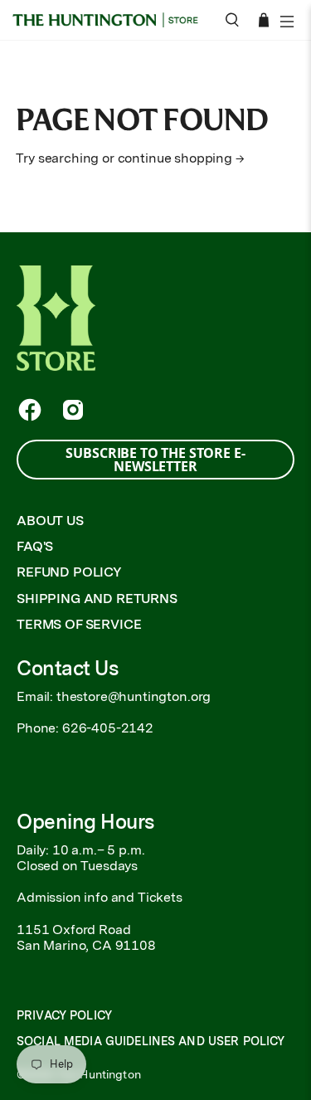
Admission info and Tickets (99, 897)
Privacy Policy (64, 1015)
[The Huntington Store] (110, 19)
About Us (50, 520)
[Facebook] (30, 410)
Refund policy (69, 572)
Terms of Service (79, 624)
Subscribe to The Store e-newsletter (155, 459)
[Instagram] (73, 410)
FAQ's (35, 546)
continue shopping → (181, 158)
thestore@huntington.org (133, 696)
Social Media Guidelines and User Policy (150, 1041)
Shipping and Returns (97, 598)
